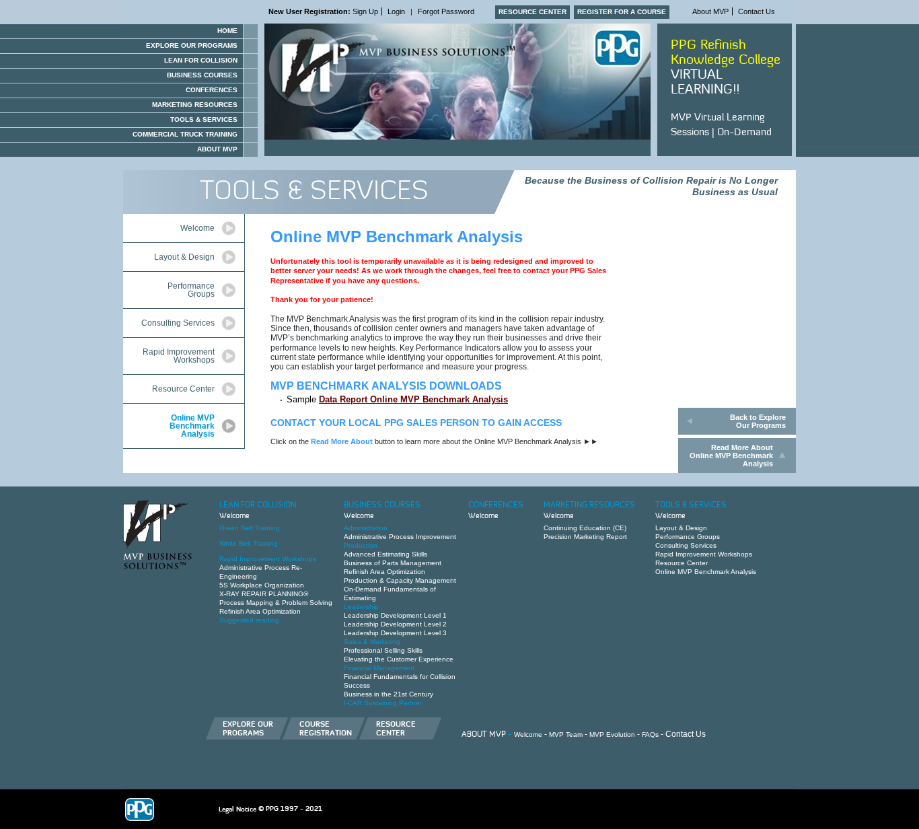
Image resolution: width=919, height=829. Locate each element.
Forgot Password (446, 11)
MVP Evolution (612, 734)
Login (396, 11)
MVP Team (566, 734)
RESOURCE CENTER (532, 11)
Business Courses (202, 75)
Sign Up (323, 11)
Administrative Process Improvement (400, 536)
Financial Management (379, 668)
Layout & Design (184, 257)
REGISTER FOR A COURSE (621, 11)
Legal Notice (237, 809)
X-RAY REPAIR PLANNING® (263, 594)
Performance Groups (191, 290)
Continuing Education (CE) (585, 528)
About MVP (710, 11)
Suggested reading (249, 620)
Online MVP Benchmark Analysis (192, 426)
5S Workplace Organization (261, 585)
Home (227, 30)
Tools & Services (203, 119)
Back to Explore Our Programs (758, 421)
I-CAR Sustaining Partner (383, 703)
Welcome (197, 228)
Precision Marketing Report (585, 536)
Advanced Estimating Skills (385, 554)
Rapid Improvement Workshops (179, 356)
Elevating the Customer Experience (398, 659)
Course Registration (325, 728)
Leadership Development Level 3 (395, 633)
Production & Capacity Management (400, 580)
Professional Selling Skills (383, 650)
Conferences (211, 90)
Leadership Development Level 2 (395, 624)
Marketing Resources (194, 104)
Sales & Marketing (372, 641)
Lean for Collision (200, 60)
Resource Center (183, 389)
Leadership (361, 606)
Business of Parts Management (392, 563)
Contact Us (756, 11)
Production (360, 545)
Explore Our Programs (191, 45)
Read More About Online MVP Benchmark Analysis (731, 455)
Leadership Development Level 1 (395, 615)
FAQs (650, 734)
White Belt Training (248, 543)
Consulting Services (178, 323)
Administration (366, 528)
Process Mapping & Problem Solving (275, 602)
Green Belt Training (249, 528)
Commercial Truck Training (185, 134)
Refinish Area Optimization (260, 611)
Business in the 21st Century (388, 694)
